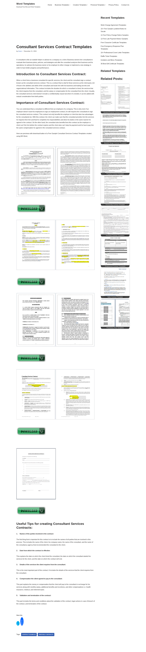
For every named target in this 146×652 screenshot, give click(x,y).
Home (50, 5)
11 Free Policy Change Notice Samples (115, 35)
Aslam (20, 51)
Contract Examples (29, 634)
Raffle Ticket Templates (109, 56)
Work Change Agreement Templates (113, 25)
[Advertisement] (55, 30)
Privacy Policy (114, 5)
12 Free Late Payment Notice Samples (114, 39)
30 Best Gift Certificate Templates (112, 64)
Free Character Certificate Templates (114, 42)
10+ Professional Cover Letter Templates (115, 52)
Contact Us (125, 5)
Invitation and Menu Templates (111, 60)
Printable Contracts (46, 634)
